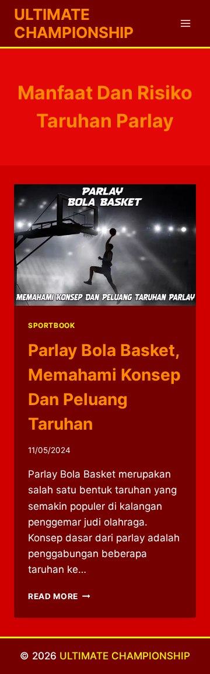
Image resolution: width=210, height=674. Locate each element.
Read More (59, 596)
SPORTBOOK (51, 325)
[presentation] (105, 245)
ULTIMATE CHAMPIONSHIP (125, 656)
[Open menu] (185, 23)
